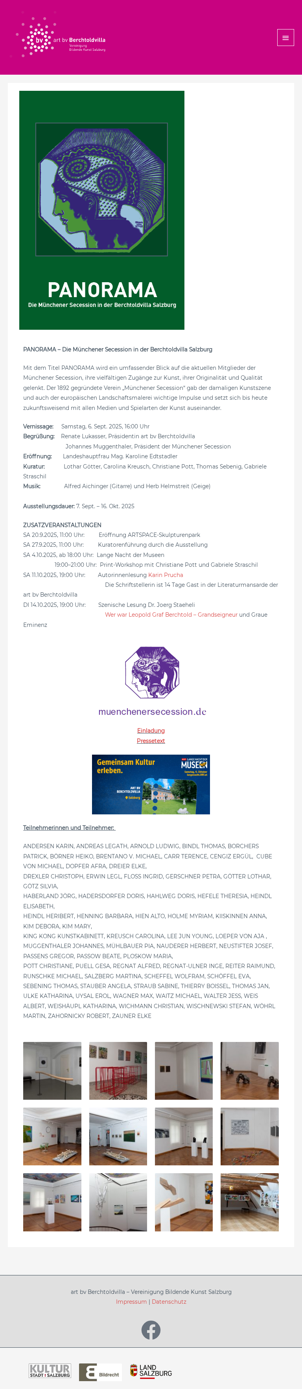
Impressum (131, 1302)
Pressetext (151, 741)
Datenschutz (169, 1302)
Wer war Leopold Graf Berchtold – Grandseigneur (171, 615)
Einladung (151, 731)
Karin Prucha (165, 575)
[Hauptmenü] (286, 37)
